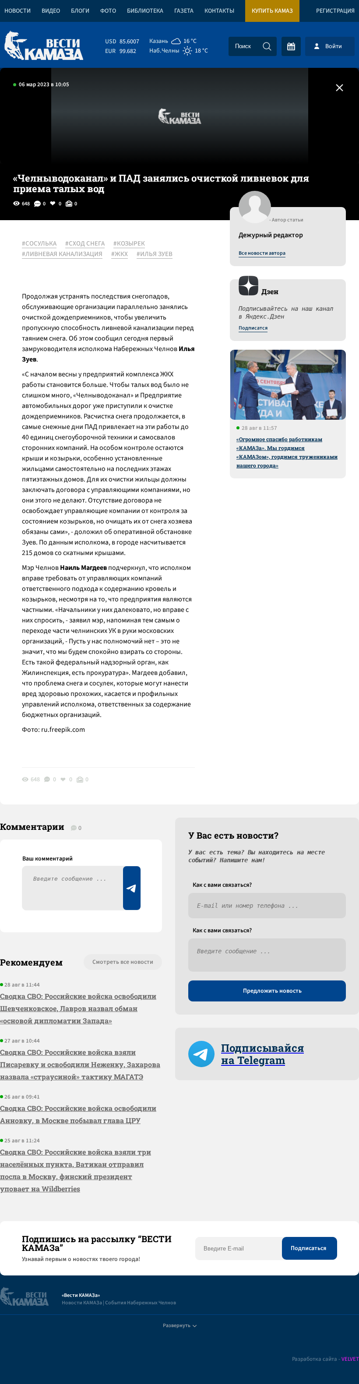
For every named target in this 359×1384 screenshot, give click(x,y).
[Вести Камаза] (43, 46)
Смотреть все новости (122, 962)
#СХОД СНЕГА (85, 243)
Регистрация (335, 11)
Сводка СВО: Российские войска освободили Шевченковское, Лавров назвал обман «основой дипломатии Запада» (78, 1008)
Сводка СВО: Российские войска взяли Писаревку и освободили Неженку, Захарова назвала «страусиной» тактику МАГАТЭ (80, 1064)
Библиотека (145, 11)
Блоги (80, 11)
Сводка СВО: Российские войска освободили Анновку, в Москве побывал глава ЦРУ (78, 1114)
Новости (17, 11)
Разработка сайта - (325, 1359)
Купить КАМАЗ (272, 11)
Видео (51, 11)
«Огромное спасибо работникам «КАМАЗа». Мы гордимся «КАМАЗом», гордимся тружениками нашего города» (287, 452)
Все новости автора (262, 253)
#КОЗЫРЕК (129, 243)
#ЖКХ (119, 254)
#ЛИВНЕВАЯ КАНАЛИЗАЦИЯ (62, 254)
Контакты (219, 11)
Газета (184, 11)
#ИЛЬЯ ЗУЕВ (154, 254)
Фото (108, 11)
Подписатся (253, 328)
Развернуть (176, 1325)
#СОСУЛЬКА (39, 243)
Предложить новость (272, 991)
